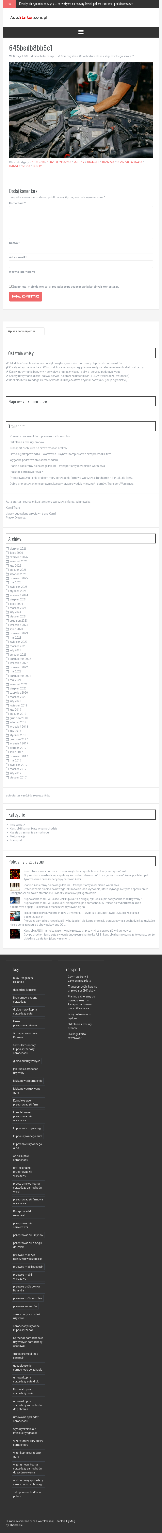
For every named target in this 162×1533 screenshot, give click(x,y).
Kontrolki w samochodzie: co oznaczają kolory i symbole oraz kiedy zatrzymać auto (75, 871)
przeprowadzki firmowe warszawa (28, 1201)
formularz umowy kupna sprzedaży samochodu (24, 1049)
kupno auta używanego (27, 1128)
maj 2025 (15, 582)
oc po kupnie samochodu (21, 1157)
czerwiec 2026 (19, 557)
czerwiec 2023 (19, 633)
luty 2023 (15, 650)
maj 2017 (15, 760)
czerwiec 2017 (19, 756)
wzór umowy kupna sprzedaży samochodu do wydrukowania (27, 1468)
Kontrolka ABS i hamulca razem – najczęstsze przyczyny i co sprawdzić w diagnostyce (78, 930)
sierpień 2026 (18, 548)
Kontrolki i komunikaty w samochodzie (33, 828)
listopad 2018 (18, 722)
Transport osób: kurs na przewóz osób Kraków (38, 448)
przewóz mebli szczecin (28, 1266)
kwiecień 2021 (18, 684)
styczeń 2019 (18, 713)
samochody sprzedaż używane (26, 1316)
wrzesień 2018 (19, 726)
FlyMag (70, 1521)
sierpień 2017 (18, 747)
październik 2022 (20, 658)
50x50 (26, 166)
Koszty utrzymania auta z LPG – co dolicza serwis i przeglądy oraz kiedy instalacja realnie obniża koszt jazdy (76, 367)
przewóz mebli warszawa (22, 1276)
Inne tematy (17, 824)
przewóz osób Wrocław (27, 1298)
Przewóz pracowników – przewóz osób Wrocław (40, 436)
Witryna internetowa (22, 271)
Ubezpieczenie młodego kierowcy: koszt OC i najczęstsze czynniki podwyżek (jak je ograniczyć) (68, 380)
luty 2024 (15, 612)
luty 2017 (15, 773)
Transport (16, 840)
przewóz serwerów (25, 1306)
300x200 (65, 162)
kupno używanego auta (27, 1136)
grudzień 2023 (19, 620)
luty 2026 (15, 565)
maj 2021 (15, 680)
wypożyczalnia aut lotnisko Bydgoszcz (25, 1430)
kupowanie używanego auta (27, 1146)
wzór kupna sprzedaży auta (27, 1454)
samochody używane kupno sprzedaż (26, 1328)
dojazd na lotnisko (24, 989)
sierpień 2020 (18, 688)
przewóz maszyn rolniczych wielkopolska (27, 1256)
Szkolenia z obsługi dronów (27, 442)
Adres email (18, 257)
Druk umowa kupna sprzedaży (25, 999)
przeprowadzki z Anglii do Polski (27, 1245)
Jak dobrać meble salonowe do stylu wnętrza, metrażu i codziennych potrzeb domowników (65, 363)
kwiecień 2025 (18, 586)
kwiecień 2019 (18, 705)
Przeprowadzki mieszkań (22, 1213)
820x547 (14, 166)
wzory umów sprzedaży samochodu (28, 1442)
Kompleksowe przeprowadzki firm (25, 1102)
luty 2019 (15, 709)
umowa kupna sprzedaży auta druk (26, 1379)
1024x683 (93, 162)
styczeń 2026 (18, 569)
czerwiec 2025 (19, 578)
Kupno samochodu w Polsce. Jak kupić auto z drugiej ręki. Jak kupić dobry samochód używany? (83, 899)
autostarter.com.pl (44, 56)
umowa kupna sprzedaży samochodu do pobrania (27, 1405)
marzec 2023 (18, 646)
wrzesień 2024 (19, 595)
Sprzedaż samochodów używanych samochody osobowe (28, 1341)
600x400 (136, 162)
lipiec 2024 (16, 603)
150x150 (52, 162)
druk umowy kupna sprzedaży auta (25, 1011)
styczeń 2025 (18, 591)
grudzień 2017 (19, 739)
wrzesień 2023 (19, 625)
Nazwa (14, 243)
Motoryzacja (17, 836)
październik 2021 (20, 675)
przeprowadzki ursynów (28, 1235)
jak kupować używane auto (26, 1090)
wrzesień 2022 (19, 663)
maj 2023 (15, 637)
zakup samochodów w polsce (27, 1494)
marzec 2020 (18, 697)
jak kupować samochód (27, 1080)
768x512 (78, 162)
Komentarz (17, 203)
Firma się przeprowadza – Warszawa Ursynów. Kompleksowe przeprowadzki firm (60, 454)
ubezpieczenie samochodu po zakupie (27, 1367)
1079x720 (38, 162)
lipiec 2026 (16, 552)
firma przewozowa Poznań (25, 1035)
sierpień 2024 (18, 599)
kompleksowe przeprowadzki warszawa (22, 1116)
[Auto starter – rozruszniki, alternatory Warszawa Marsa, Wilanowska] (29, 17)
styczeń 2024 (18, 616)
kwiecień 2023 (18, 641)
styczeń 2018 (18, 735)
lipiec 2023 (16, 629)
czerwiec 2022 (19, 667)
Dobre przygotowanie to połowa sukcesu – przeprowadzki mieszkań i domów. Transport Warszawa (72, 483)
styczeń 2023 (18, 654)
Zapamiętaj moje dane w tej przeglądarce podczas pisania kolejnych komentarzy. (65, 286)
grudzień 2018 (19, 718)
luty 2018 (15, 730)
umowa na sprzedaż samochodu (26, 1419)
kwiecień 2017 (18, 764)
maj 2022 (15, 671)
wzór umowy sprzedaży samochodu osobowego (28, 1482)
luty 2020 (15, 701)
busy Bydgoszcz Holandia (23, 979)
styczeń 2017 (18, 777)
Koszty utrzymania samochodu (29, 832)
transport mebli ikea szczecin (25, 1355)
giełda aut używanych (26, 1061)
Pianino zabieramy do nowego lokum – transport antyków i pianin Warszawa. (57, 465)
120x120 (37, 166)
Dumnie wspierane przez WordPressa (30, 1521)
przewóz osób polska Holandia (26, 1288)
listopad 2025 (18, 574)
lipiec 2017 (16, 752)
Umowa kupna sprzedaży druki (23, 1391)
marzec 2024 (18, 608)
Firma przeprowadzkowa (25, 1023)
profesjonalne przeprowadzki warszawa (22, 1171)
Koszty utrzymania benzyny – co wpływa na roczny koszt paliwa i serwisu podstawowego (65, 371)
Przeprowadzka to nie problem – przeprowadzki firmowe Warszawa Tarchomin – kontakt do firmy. (71, 477)
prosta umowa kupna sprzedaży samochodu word (27, 1187)
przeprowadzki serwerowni (22, 1225)
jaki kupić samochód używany (25, 1070)
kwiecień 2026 (18, 561)
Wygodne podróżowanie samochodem (34, 460)
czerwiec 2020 (19, 692)
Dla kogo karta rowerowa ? (26, 471)
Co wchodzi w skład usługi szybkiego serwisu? (106, 56)
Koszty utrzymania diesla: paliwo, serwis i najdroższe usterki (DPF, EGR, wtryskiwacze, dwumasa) (81, 3)
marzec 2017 (18, 769)
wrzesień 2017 (19, 743)
